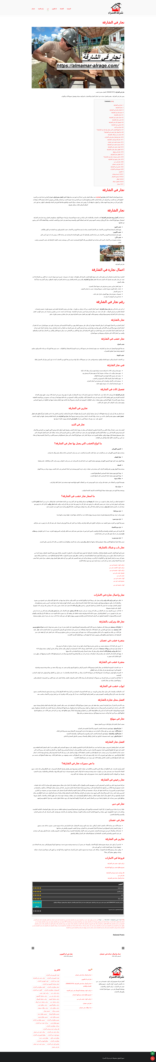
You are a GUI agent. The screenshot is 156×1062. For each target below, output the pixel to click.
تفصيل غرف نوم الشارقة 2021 (71, 921)
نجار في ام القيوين (66, 954)
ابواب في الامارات (55, 981)
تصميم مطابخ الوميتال (54, 1014)
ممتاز (120, 184)
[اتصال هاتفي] (152, 1058)
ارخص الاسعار (117, 176)
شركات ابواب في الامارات (42, 1023)
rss (89, 970)
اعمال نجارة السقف (120, 921)
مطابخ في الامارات (54, 1041)
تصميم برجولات (55, 1011)
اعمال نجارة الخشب (38, 920)
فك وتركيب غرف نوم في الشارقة (115, 873)
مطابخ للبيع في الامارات (42, 1041)
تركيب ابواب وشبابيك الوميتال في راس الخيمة (79, 990)
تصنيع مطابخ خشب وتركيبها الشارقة (114, 867)
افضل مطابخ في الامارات (39, 987)
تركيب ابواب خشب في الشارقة (115, 863)
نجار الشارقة (119, 107)
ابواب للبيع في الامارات (42, 981)
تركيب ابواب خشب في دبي (84, 999)
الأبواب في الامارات (37, 990)
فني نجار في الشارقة (116, 923)
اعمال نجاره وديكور (102, 921)
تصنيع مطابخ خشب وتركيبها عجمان (81, 995)
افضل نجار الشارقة (117, 154)
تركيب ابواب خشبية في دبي (117, 565)
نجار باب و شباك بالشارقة (115, 134)
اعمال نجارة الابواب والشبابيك (48, 920)
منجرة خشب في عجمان (115, 142)
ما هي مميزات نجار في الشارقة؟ (113, 157)
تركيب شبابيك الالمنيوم (41, 996)
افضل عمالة (118, 181)
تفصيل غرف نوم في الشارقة (47, 921)
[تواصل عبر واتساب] (152, 1053)
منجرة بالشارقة (110, 925)
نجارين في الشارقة (117, 125)
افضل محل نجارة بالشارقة (115, 149)
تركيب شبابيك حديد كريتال (42, 1002)
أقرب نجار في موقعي (94, 920)
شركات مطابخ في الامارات (52, 1026)
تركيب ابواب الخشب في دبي (116, 567)
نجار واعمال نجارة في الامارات (114, 137)
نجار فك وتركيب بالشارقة (115, 139)
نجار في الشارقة (118, 105)
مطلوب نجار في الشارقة (119, 925)
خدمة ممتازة (117, 174)
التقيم (121, 171)
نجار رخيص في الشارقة (115, 159)
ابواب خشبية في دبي (118, 585)
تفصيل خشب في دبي (118, 573)
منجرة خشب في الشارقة (115, 144)
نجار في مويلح (118, 152)
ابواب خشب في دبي (119, 578)
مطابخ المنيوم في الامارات (39, 1035)
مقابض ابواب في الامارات (53, 1044)
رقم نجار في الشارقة (117, 112)
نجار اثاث (84, 925)
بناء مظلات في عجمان (85, 1008)
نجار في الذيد (118, 127)
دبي (103, 920)
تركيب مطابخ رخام (54, 1008)
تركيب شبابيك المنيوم (54, 999)
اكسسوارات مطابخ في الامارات (51, 990)
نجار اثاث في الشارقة (71, 925)
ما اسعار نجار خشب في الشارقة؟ (113, 132)
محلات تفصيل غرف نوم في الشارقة (66, 923)
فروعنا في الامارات (116, 169)
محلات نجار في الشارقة (39, 923)
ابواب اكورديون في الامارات (52, 975)
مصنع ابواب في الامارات (53, 1035)
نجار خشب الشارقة (40, 925)
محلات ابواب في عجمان (39, 1032)
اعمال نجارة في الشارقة (116, 110)
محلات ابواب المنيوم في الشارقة (91, 923)
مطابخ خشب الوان (54, 1038)
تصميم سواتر (47, 1011)
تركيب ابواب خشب (44, 993)
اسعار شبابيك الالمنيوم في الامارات (51, 984)
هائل (120, 179)
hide (112, 101)
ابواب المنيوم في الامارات (53, 978)
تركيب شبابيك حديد (54, 1002)
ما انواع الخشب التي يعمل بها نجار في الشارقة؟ (110, 130)
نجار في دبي (118, 162)
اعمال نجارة (57, 920)
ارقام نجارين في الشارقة (65, 920)
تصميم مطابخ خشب (54, 1017)
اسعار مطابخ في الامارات (53, 987)
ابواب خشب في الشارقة (115, 147)
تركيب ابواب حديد (55, 993)
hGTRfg (122, 920)
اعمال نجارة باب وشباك (111, 921)
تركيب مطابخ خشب (42, 1005)
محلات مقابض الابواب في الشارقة (51, 923)
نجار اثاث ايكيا (79, 925)
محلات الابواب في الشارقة (79, 923)
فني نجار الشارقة (117, 120)
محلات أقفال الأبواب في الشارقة (104, 923)
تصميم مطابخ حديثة (42, 1014)
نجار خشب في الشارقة (116, 117)
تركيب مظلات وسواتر (43, 1008)
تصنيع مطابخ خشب (54, 1023)
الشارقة (98, 197)
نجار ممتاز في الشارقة (79, 927)
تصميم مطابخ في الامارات (53, 1020)
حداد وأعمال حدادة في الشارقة (115, 878)
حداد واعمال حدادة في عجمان (110, 954)
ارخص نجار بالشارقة (75, 920)
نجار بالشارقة (118, 115)
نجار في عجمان (117, 164)
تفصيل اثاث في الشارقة (116, 122)
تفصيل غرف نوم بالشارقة (59, 921)
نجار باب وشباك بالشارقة (56, 925)
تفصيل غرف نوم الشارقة (82, 921)
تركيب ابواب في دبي (54, 996)
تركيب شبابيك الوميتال (41, 999)
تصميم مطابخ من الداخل (39, 1020)
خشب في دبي (120, 576)
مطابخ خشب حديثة (43, 1038)
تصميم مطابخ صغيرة (43, 1017)
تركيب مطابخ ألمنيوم (54, 1005)
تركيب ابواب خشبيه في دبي (117, 570)
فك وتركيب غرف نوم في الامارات (51, 1029)
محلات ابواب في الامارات (53, 1032)
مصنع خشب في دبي (118, 581)
